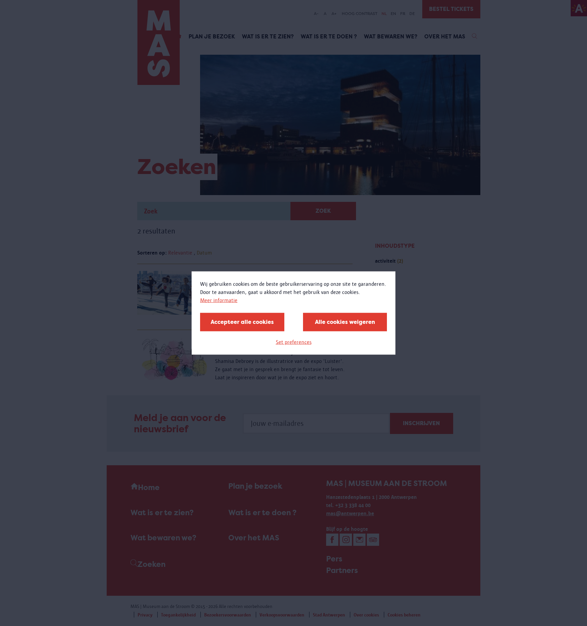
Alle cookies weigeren (345, 322)
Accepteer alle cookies (242, 322)
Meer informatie (218, 300)
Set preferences (294, 342)
